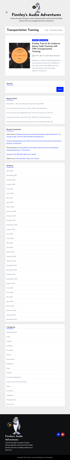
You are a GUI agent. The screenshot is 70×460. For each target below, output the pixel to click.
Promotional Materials (13, 377)
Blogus (40, 457)
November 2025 (11, 175)
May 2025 (9, 198)
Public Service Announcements (16, 382)
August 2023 (10, 283)
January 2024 (11, 261)
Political (9, 373)
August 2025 (10, 184)
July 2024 (9, 234)
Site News (9, 391)
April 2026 (9, 171)
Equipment (10, 364)
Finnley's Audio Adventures (36, 15)
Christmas (9, 350)
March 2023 (10, 306)
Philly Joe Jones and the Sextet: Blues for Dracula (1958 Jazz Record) (29, 122)
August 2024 (10, 229)
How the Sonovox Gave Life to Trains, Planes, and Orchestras (26, 108)
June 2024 (10, 238)
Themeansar (49, 457)
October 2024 (11, 220)
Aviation (35, 40)
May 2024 (9, 243)
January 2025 (11, 216)
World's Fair (10, 404)
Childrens (9, 346)
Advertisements (11, 332)
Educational (43, 40)
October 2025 (10, 180)
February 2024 (11, 256)
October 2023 (10, 274)
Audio (8, 337)
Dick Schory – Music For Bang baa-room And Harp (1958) (24, 104)
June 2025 (10, 193)
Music (8, 368)
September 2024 (12, 225)
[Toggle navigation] (6, 12)
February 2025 (11, 211)
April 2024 (9, 247)
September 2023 (11, 279)
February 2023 (11, 310)
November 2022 (11, 319)
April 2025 (9, 202)
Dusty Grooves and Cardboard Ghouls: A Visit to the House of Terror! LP (29, 113)
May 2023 (9, 297)
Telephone (9, 395)
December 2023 (11, 265)
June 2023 (10, 292)
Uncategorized (11, 400)
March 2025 (10, 207)
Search (9, 83)
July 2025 (9, 189)
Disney (8, 355)
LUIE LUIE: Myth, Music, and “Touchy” (25, 154)
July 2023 (9, 288)
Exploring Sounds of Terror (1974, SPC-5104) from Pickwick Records (28, 117)
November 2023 (11, 270)
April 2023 (9, 301)
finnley (37, 55)
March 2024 (10, 252)
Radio (8, 386)
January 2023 (11, 315)
